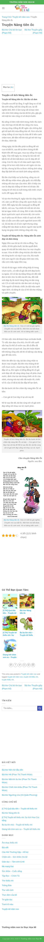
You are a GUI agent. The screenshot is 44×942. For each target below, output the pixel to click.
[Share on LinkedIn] (33, 665)
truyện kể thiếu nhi (31, 677)
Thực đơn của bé (9, 895)
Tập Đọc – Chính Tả (10, 876)
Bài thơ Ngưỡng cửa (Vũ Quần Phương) (19, 795)
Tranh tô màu (7, 904)
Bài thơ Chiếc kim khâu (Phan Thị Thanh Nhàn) (19, 788)
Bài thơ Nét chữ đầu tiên (12, 770)
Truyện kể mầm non (21, 17)
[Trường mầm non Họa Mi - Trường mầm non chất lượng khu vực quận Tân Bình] (22, 8)
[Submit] (39, 708)
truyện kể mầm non (15, 677)
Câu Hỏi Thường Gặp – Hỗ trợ (15, 852)
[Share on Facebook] (15, 665)
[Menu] (3, 8)
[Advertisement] (22, 60)
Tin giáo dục (7, 900)
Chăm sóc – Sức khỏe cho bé (15, 857)
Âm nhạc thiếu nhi (9, 843)
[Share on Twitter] (20, 665)
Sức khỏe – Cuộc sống (12, 871)
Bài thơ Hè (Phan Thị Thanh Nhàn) (17, 774)
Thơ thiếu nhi (7, 881)
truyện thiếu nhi (8, 680)
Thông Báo (6, 885)
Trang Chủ (6, 17)
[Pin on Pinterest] (29, 665)
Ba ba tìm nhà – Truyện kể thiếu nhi (17, 825)
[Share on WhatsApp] (11, 665)
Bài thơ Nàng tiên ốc (11, 326)
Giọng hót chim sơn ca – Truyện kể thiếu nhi (21, 829)
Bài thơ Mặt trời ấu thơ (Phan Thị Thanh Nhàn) (19, 781)
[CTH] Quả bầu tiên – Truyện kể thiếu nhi (19, 809)
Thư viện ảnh (7, 890)
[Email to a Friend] (24, 665)
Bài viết (5, 847)
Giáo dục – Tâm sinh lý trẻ (13, 862)
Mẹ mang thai (8, 866)
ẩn (12, 87)
